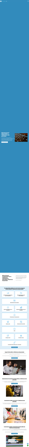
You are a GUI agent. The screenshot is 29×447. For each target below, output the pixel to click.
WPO (14, 330)
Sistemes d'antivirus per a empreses (8, 310)
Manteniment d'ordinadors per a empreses (8, 295)
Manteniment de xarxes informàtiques (21, 295)
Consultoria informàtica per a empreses (14, 344)
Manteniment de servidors (14, 302)
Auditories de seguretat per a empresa (21, 310)
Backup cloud (8, 337)
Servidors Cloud (21, 337)
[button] (28, 1)
